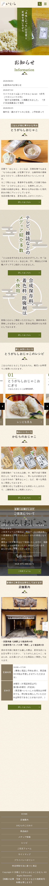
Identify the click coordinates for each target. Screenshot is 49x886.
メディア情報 (24, 837)
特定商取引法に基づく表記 (24, 866)
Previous (2, 406)
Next (46, 406)
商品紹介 (24, 831)
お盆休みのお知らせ (12, 85)
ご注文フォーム (24, 571)
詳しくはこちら (24, 202)
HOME (24, 814)
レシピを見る (24, 422)
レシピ (24, 843)
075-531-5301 (25, 556)
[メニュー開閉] (45, 4)
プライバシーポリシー (24, 860)
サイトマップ (24, 854)
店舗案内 (24, 820)
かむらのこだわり (24, 825)
